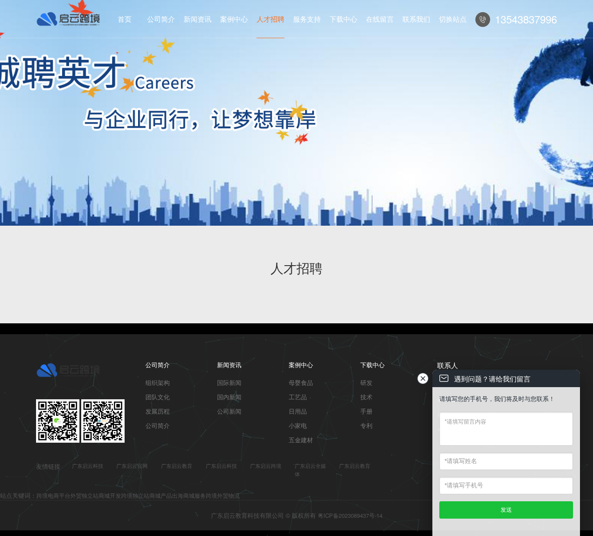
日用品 (298, 411)
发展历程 (157, 411)
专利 (366, 425)
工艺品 (298, 396)
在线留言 (380, 19)
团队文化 (157, 396)
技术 (366, 396)
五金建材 (301, 439)
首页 (125, 19)
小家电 (298, 425)
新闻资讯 (197, 19)
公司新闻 (229, 411)
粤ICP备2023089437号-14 (350, 515)
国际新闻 (229, 382)
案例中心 (234, 19)
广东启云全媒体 (310, 469)
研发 (366, 382)
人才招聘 (270, 19)
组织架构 (157, 382)
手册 (366, 411)
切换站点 (453, 19)
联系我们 (416, 19)
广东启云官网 (132, 465)
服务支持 (307, 19)
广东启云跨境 (265, 465)
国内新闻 (229, 396)
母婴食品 (301, 382)
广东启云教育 (176, 465)
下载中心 (343, 19)
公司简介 (161, 19)
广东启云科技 (87, 465)
